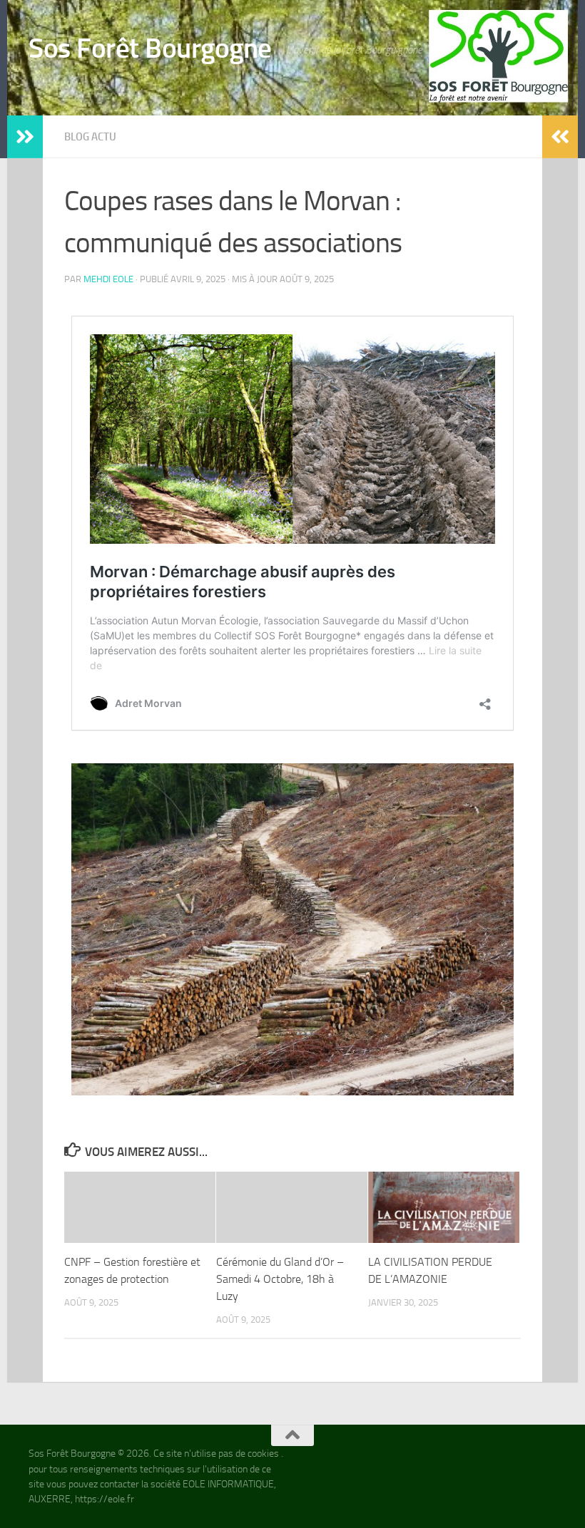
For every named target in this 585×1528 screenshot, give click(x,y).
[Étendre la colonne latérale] (25, 136)
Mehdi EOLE (108, 279)
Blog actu (90, 136)
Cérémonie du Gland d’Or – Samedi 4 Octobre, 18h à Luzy (280, 1279)
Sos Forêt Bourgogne (150, 48)
